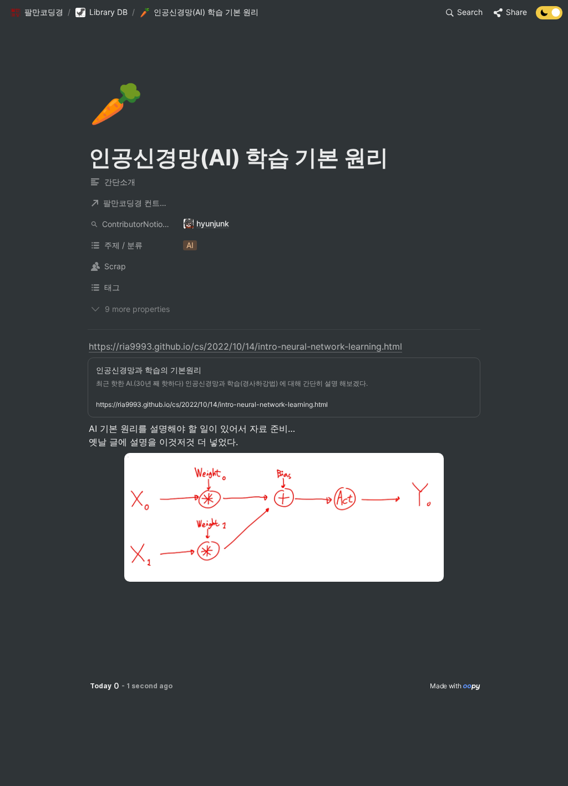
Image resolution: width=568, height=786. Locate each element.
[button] (37, 12)
